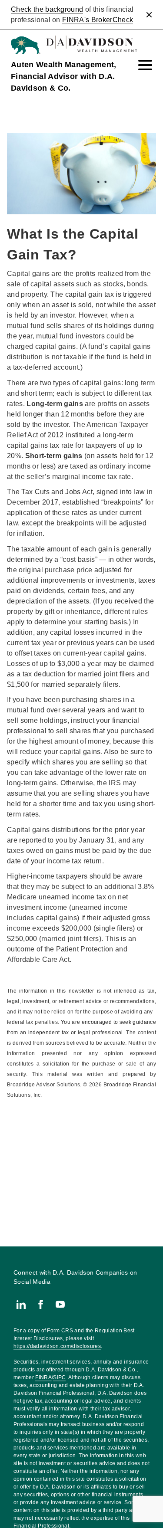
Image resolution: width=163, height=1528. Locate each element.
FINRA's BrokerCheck (97, 19)
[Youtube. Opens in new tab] (60, 1304)
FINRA (43, 1377)
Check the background (47, 9)
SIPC (59, 1377)
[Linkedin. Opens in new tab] (21, 1304)
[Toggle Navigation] (145, 65)
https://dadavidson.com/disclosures (57, 1346)
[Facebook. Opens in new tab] (40, 1304)
